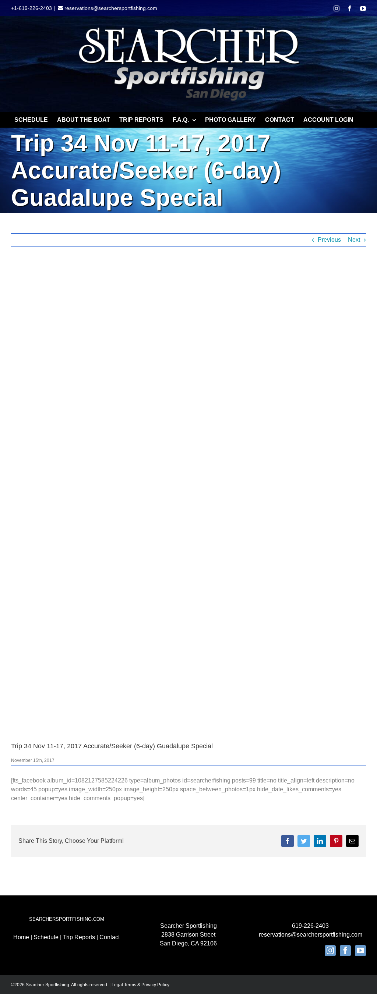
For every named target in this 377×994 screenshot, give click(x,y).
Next (354, 240)
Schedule (46, 937)
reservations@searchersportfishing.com (110, 8)
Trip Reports (79, 937)
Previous (329, 240)
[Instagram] (330, 950)
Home (21, 937)
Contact (109, 937)
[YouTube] (360, 950)
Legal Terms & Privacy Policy (140, 984)
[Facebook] (345, 950)
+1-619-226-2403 (31, 8)
